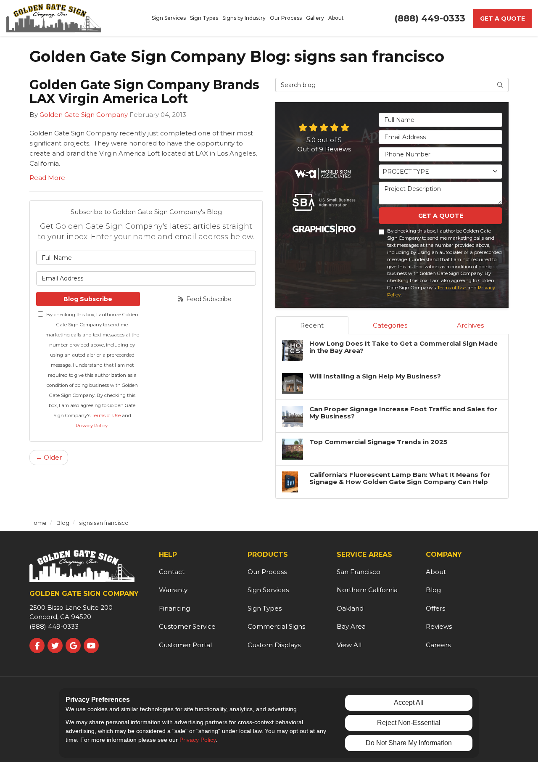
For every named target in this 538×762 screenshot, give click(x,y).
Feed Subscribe (208, 299)
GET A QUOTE (440, 216)
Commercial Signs (276, 626)
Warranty (173, 590)
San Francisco (358, 572)
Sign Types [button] (204, 18)
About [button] (336, 18)
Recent (312, 325)
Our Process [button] (286, 18)
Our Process (267, 572)
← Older (49, 457)
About (436, 572)
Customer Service (187, 626)
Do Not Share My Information (409, 742)
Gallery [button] (315, 18)
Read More (47, 178)
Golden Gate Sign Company (84, 115)
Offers (435, 608)
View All (349, 645)
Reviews (439, 626)
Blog (433, 590)
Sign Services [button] (169, 18)
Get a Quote (502, 18)
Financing (174, 608)
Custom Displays (274, 645)
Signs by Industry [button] (244, 18)
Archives (470, 325)
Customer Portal (185, 645)
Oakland (350, 608)
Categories (390, 325)
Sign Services (268, 590)
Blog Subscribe (87, 299)
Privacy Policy (92, 426)
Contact (172, 572)
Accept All (409, 702)
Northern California (367, 590)
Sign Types (265, 608)
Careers (438, 645)
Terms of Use (106, 415)
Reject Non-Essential (408, 722)
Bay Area (351, 626)
